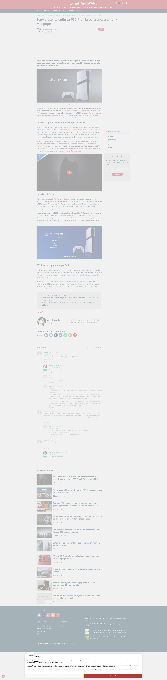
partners (36, 661)
